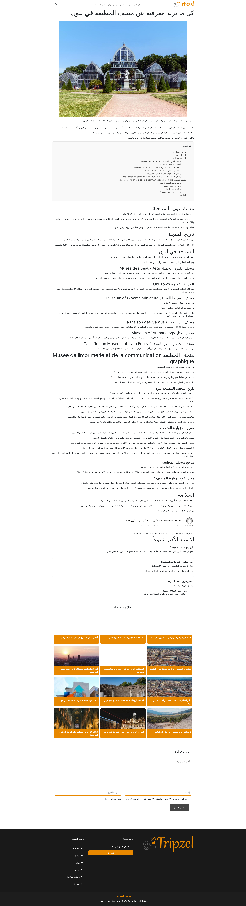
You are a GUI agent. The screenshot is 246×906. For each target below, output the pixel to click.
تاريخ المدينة (181, 155)
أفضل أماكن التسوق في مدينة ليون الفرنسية (79, 637)
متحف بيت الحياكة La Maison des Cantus (162, 170)
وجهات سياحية (105, 4)
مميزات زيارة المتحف (172, 186)
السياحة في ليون (179, 158)
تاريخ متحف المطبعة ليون (170, 183)
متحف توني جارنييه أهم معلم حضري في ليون (79, 700)
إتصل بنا (110, 853)
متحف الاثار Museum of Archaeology (164, 173)
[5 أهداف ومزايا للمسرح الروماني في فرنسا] (169, 725)
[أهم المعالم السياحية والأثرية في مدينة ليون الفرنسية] (76, 661)
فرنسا (170, 525)
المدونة (93, 4)
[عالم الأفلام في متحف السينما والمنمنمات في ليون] (169, 692)
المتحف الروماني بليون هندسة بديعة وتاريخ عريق (124, 700)
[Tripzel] (184, 4)
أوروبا (175, 525)
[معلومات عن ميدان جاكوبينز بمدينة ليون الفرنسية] (169, 661)
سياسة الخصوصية (123, 896)
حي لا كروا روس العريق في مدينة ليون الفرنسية (171, 637)
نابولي (115, 4)
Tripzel (190, 525)
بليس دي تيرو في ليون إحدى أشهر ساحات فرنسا (124, 731)
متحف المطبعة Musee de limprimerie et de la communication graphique (152, 179)
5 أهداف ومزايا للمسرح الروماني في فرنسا (173, 731)
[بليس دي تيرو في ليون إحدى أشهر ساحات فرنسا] (123, 723)
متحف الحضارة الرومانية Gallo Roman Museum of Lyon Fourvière (151, 176)
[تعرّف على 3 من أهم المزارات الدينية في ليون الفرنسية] (76, 722)
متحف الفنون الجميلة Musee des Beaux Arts (161, 161)
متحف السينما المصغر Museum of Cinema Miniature (157, 167)
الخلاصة (183, 195)
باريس (128, 4)
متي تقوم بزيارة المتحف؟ (170, 192)
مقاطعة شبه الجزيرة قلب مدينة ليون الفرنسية (124, 637)
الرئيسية (136, 4)
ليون (122, 4)
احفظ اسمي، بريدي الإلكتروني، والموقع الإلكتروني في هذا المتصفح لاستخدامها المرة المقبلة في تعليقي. (145, 799)
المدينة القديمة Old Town (170, 164)
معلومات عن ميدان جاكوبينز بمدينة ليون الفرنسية (170, 669)
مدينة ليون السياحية (177, 152)
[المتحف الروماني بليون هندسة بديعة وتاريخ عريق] (123, 691)
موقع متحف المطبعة (172, 189)
